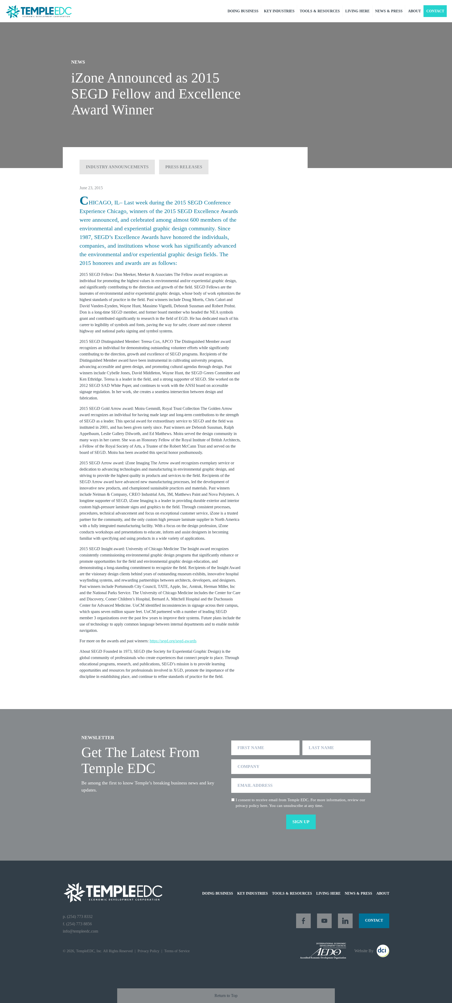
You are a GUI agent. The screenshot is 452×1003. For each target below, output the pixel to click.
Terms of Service (177, 951)
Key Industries (279, 11)
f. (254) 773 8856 (77, 924)
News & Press (389, 11)
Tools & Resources (320, 11)
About (414, 11)
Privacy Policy (148, 951)
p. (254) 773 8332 (78, 916)
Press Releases (183, 167)
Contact (435, 11)
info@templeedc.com (80, 931)
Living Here (357, 11)
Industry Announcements (117, 167)
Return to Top (226, 995)
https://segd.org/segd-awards (173, 641)
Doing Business (243, 11)
